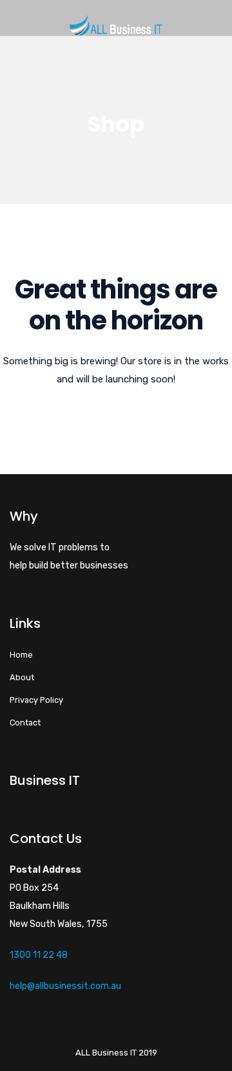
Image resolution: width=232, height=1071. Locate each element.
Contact (25, 722)
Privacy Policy (36, 700)
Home (21, 655)
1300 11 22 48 (39, 955)
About (22, 677)
